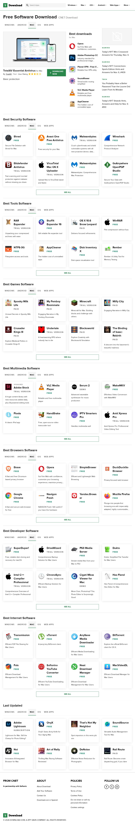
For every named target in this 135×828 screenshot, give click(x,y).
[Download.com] (12, 5)
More (126, 5)
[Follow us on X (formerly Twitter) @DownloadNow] (112, 787)
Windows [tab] (9, 25)
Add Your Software (44, 791)
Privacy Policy (76, 786)
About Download (43, 786)
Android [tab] (22, 25)
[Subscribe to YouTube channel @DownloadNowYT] (117, 787)
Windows (72, 5)
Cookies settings (77, 807)
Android (101, 5)
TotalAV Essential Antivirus (22, 70)
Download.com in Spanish (47, 800)
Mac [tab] (32, 25)
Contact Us (41, 795)
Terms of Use (76, 791)
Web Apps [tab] (49, 25)
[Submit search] (27, 5)
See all (67, 192)
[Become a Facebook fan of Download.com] (106, 787)
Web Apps (114, 5)
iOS (91, 5)
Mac (82, 5)
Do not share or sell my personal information (80, 801)
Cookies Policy (77, 795)
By (7, 74)
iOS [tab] (39, 25)
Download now (57, 72)
